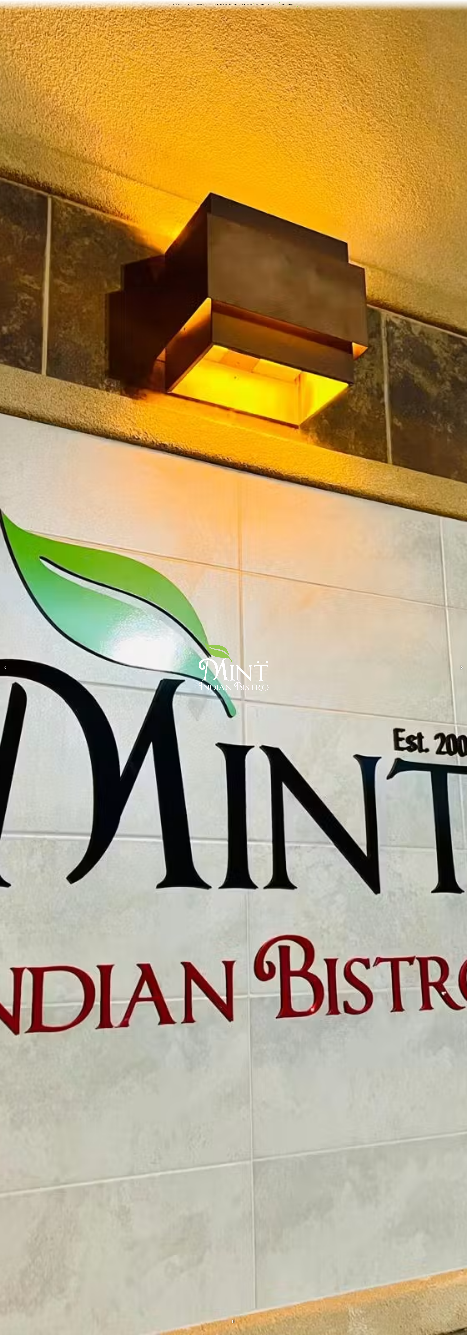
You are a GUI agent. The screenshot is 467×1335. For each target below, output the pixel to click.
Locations (175, 4)
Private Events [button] (203, 4)
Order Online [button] (289, 4)
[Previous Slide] (5, 667)
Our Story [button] (234, 4)
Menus (188, 4)
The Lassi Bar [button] (220, 4)
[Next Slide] (461, 667)
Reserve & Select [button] (265, 4)
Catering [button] (247, 4)
